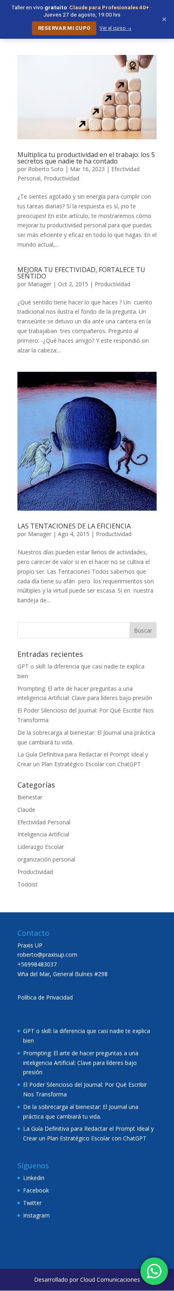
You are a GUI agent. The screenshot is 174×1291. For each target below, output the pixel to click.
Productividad (61, 178)
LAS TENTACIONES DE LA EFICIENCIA (74, 526)
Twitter (32, 1203)
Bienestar (29, 797)
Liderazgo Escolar (40, 847)
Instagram (36, 1215)
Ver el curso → (116, 28)
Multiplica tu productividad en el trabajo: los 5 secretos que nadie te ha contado (86, 158)
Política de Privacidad (45, 997)
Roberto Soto (46, 169)
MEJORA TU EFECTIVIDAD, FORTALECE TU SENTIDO (81, 273)
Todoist (27, 884)
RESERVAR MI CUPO (64, 28)
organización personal (46, 859)
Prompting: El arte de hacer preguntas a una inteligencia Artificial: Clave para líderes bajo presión (80, 1062)
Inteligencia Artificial (43, 834)
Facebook (36, 1190)
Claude (26, 809)
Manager (39, 284)
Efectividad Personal (43, 822)
